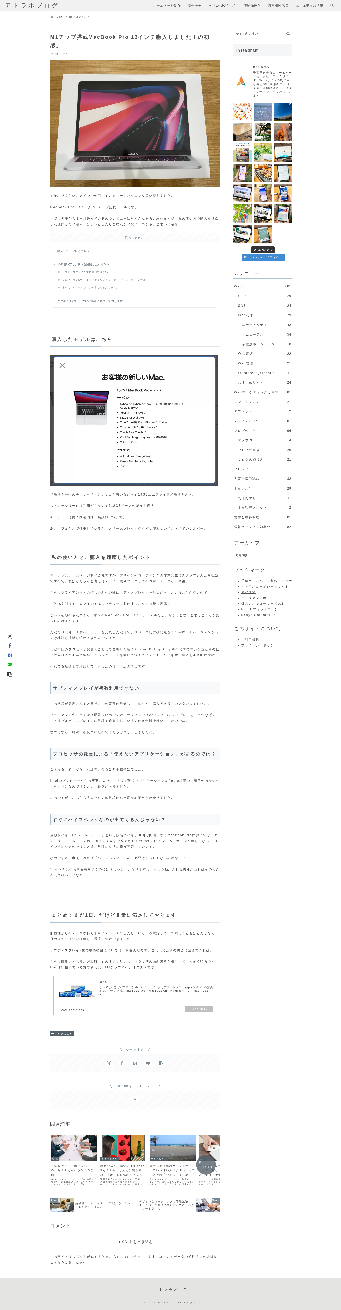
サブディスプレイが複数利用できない (85, 272)
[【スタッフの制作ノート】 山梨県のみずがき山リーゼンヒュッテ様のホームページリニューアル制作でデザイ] (242, 234)
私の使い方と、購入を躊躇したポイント (83, 264)
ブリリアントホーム (257, 598)
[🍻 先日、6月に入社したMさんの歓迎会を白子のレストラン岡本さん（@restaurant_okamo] (263, 173)
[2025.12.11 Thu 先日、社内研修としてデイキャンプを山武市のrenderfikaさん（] (283, 132)
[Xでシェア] (10, 636)
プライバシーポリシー (259, 645)
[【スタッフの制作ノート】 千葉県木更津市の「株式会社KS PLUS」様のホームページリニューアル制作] (283, 193)
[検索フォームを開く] (332, 5)
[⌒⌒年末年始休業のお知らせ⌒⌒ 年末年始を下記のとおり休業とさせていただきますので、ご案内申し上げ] (263, 132)
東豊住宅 (248, 592)
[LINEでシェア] (10, 665)
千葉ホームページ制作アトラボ (266, 581)
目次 (128, 237)
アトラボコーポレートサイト (265, 586)
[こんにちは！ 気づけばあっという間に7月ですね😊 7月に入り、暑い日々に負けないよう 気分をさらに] (242, 213)
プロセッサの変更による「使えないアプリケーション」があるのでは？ (105, 279)
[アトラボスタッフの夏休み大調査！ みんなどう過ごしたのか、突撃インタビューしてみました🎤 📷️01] (242, 152)
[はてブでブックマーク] (10, 655)
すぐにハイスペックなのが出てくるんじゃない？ (91, 287)
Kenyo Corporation (258, 615)
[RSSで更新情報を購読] (135, 1100)
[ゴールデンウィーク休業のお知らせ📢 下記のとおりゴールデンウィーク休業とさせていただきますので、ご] (263, 112)
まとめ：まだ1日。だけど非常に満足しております (90, 301)
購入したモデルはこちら (73, 251)
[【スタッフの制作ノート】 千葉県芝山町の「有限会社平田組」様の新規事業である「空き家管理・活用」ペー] (283, 152)
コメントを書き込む (135, 1241)
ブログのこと (63, 1033)
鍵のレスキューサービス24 (263, 603)
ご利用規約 (250, 639)
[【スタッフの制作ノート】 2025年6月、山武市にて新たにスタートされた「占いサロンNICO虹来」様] (283, 173)
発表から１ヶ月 (74, 218)
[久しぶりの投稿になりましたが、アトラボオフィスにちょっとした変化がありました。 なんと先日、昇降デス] (242, 132)
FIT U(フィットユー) (258, 609)
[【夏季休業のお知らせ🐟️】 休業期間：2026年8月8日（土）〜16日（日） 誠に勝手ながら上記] (242, 112)
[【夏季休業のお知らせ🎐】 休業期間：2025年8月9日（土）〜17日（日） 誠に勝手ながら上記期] (263, 152)
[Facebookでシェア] (10, 646)
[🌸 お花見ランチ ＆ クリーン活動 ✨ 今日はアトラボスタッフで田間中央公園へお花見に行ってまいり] (283, 112)
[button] (10, 674)
